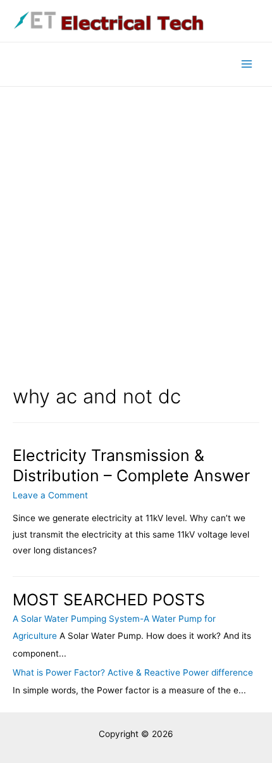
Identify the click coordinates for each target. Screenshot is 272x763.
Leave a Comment (50, 495)
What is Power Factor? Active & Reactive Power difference (133, 672)
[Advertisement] (136, 229)
